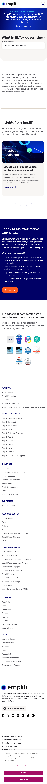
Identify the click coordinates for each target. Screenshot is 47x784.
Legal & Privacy (8, 628)
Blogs (4, 522)
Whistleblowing (8, 749)
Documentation (8, 643)
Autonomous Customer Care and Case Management (23, 407)
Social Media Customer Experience (16, 559)
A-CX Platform (8, 392)
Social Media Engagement (12, 567)
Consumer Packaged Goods (13, 472)
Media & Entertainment (11, 480)
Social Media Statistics (11, 578)
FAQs (4, 541)
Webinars (6, 526)
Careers (5, 613)
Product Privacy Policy (12, 740)
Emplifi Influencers (9, 426)
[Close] (43, 754)
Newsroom (6, 617)
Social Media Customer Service (15, 563)
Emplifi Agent (7, 437)
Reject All (23, 773)
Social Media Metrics (10, 574)
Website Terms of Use (11, 743)
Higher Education (9, 476)
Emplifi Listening (8, 444)
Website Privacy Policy (12, 736)
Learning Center (8, 639)
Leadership (6, 609)
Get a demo (10, 290)
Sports (4, 491)
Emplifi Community (9, 422)
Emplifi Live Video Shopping (13, 455)
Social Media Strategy (11, 581)
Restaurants (7, 483)
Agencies (5, 468)
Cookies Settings (23, 766)
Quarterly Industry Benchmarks (15, 533)
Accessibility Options (10, 658)
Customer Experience (11, 552)
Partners (5, 620)
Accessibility (7, 654)
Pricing (4, 606)
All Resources (7, 518)
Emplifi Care (7, 429)
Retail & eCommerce (10, 487)
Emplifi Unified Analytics (12, 418)
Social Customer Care (11, 403)
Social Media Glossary (11, 537)
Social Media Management (13, 570)
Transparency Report (11, 665)
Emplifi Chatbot (8, 452)
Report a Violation (9, 746)
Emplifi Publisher (9, 441)
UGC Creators (7, 585)
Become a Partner (9, 624)
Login (4, 650)
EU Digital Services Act (11, 661)
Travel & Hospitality (10, 494)
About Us (6, 602)
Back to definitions (8, 42)
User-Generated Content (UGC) (15, 589)
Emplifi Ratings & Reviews (12, 433)
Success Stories (8, 505)
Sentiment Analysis (9, 555)
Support (5, 646)
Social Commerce (9, 400)
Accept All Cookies (23, 779)
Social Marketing (9, 396)
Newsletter (6, 530)
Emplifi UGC (7, 448)
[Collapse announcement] (44, 10)
